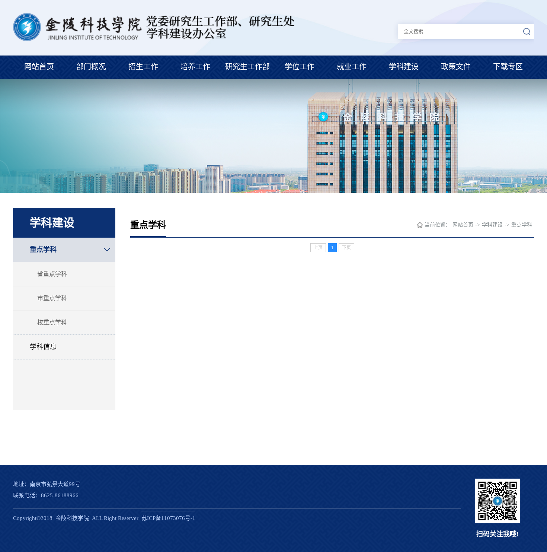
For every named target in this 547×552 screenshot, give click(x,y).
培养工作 (195, 67)
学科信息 (43, 346)
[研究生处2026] (156, 39)
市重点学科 (52, 298)
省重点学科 (52, 274)
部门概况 (91, 67)
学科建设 (404, 67)
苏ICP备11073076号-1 (168, 518)
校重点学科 (52, 322)
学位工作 (299, 67)
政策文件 (456, 67)
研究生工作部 (247, 67)
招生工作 (143, 67)
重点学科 (43, 249)
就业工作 (352, 67)
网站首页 (39, 67)
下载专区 (508, 67)
